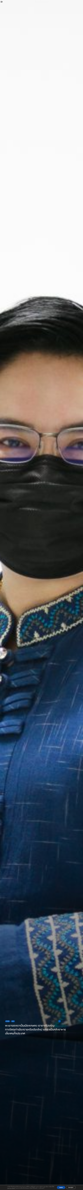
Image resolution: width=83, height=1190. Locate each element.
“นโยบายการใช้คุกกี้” (11, 1188)
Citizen (7, 1021)
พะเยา (13, 1021)
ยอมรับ (61, 1187)
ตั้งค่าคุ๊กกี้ (70, 1187)
